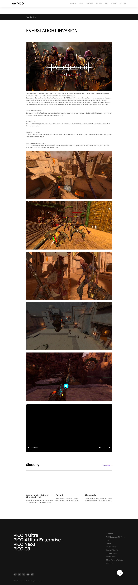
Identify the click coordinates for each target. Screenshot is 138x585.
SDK (107, 540)
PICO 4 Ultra (25, 535)
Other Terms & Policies (114, 560)
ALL (27, 17)
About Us (109, 563)
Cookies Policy (111, 553)
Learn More (107, 465)
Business (99, 3)
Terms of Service (112, 550)
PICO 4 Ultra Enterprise (37, 540)
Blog (106, 3)
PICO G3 (21, 549)
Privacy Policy (111, 547)
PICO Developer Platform (115, 537)
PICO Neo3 (24, 544)
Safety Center (111, 557)
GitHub (108, 543)
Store (81, 3)
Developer (89, 3)
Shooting (33, 17)
